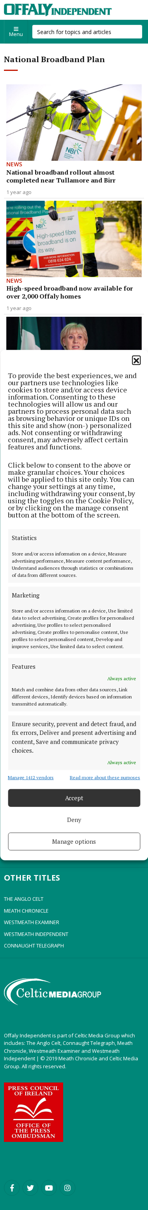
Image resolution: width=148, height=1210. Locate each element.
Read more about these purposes (105, 777)
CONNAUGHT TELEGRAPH (34, 945)
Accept (74, 798)
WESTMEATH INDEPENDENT (36, 934)
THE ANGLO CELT (23, 898)
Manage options (74, 841)
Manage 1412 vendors (31, 777)
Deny (74, 820)
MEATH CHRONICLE (26, 910)
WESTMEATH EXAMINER (31, 922)
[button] (136, 360)
